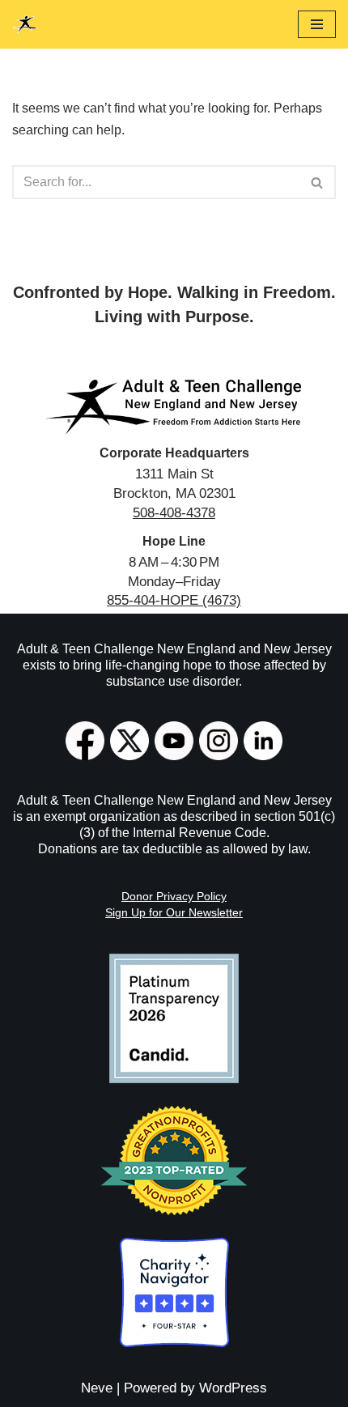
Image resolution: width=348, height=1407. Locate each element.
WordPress (233, 1388)
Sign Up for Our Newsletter (174, 912)
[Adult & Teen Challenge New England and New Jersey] (25, 24)
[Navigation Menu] (317, 24)
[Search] (317, 182)
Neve (96, 1388)
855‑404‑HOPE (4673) (174, 600)
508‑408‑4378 (174, 513)
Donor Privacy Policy (174, 896)
